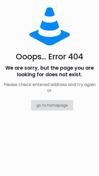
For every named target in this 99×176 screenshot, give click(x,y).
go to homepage (52, 105)
